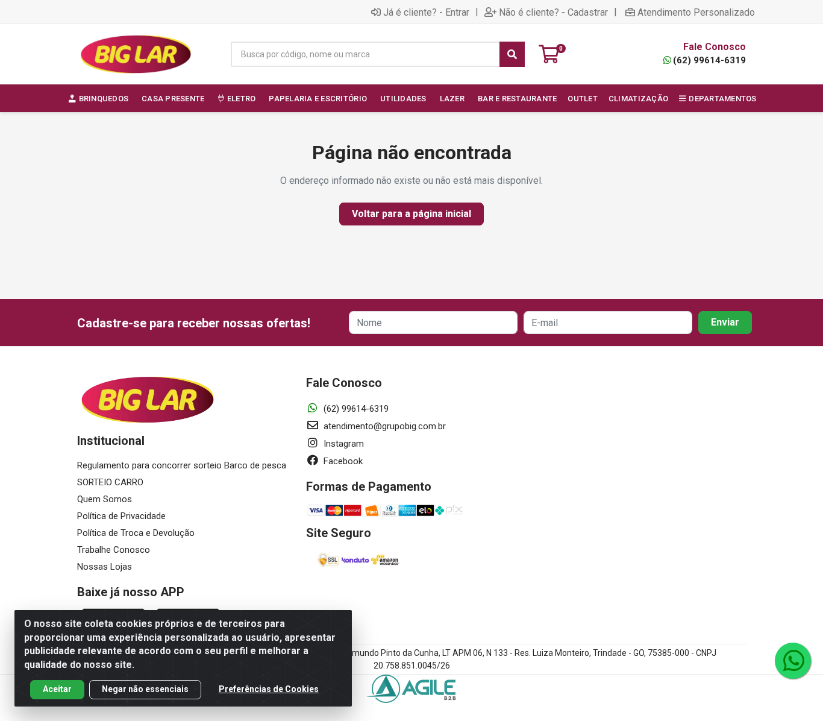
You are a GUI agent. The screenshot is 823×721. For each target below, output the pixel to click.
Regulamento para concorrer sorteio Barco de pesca (181, 465)
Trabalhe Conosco (113, 549)
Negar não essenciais (145, 689)
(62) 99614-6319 (709, 60)
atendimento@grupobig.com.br (383, 426)
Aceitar (57, 689)
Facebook (342, 461)
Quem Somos (104, 499)
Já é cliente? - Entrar (426, 12)
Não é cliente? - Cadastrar (553, 12)
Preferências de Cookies (269, 689)
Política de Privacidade (121, 516)
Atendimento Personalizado (696, 12)
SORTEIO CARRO (110, 482)
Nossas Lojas (104, 566)
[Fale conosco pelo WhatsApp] (793, 661)
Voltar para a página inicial (411, 213)
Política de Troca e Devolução (136, 532)
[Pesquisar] (512, 54)
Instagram (342, 443)
